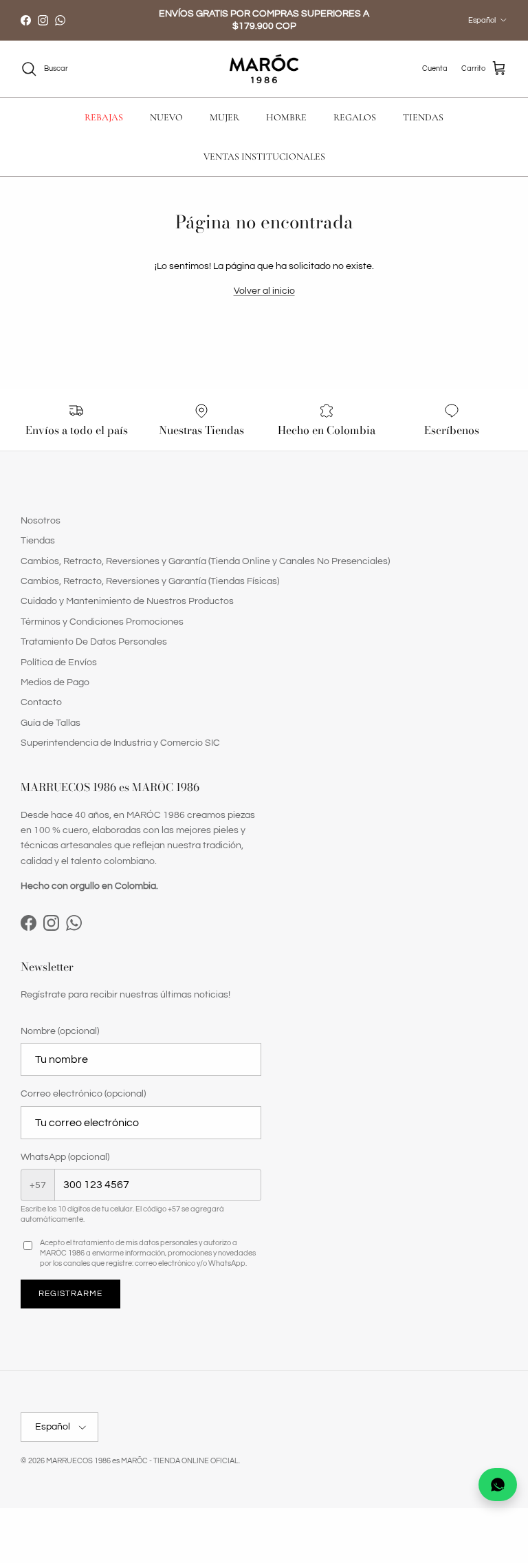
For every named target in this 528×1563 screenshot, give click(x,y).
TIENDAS (423, 117)
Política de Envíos (59, 662)
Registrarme (70, 1293)
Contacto (41, 702)
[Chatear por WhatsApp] (497, 1484)
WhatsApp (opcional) (65, 1157)
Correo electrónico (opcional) (83, 1094)
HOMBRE (286, 117)
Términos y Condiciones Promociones (102, 622)
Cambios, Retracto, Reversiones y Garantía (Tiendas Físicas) (150, 581)
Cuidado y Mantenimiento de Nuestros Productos (127, 601)
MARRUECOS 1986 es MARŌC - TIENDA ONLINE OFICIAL (142, 1461)
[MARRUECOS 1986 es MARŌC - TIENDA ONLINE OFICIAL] (264, 69)
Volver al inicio (264, 291)
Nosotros (40, 521)
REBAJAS (104, 117)
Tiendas (38, 541)
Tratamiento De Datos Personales (94, 642)
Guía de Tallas (50, 723)
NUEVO (166, 117)
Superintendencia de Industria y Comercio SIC (120, 743)
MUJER (224, 117)
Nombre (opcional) (60, 1031)
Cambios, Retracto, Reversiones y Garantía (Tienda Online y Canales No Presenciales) (205, 561)
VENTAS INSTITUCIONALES (264, 156)
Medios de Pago (55, 682)
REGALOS (354, 117)
